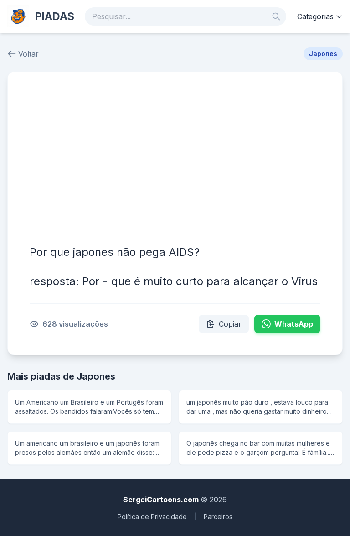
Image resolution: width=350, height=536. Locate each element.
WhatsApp (293, 323)
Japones (323, 53)
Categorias (315, 16)
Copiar (230, 323)
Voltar (28, 53)
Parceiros (218, 516)
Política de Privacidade (152, 516)
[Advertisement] (175, 162)
